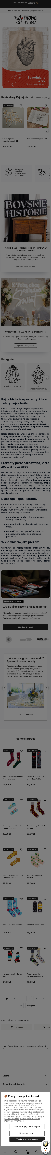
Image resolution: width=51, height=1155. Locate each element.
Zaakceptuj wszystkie (27, 1139)
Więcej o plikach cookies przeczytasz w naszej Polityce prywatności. (25, 1118)
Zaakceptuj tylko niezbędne (26, 1126)
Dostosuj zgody (27, 1133)
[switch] (45, 1153)
